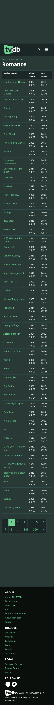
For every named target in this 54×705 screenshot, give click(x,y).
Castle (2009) (10, 116)
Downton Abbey (11, 255)
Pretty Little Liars (12, 264)
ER (4, 429)
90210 (6, 359)
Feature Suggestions (15, 613)
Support (9, 621)
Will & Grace (9, 420)
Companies (10, 640)
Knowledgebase (13, 617)
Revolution (8, 220)
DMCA (8, 672)
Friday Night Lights (13, 403)
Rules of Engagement (14, 299)
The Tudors (9, 386)
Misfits (6, 290)
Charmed (8, 342)
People (8, 649)
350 (35, 529)
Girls (5, 481)
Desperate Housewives (9, 162)
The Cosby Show (11, 507)
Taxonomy (10, 653)
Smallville (8, 177)
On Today (10, 632)
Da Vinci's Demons (12, 455)
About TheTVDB (13, 597)
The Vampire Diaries (14, 142)
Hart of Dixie (10, 316)
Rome (6, 368)
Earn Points (11, 601)
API (6, 609)
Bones (6, 108)
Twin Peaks (9, 411)
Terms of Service (13, 663)
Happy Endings (11, 325)
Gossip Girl (9, 229)
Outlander (8, 438)
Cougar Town (10, 203)
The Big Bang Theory (14, 81)
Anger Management (13, 273)
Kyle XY (7, 498)
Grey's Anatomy (11, 125)
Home (4, 59)
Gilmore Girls (10, 246)
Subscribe (10, 605)
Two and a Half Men (13, 99)
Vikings (7, 212)
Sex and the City (11, 351)
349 (26, 529)
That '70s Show (11, 194)
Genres (20, 59)
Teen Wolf (8, 307)
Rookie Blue (9, 394)
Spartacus (8, 186)
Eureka (7, 151)
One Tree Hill (10, 281)
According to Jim (11, 333)
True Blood (9, 134)
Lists (7, 644)
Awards (9, 636)
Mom (6, 490)
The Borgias (9, 377)
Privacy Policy (12, 668)
